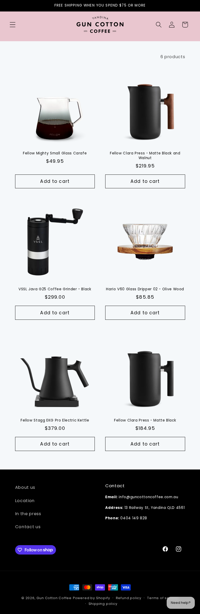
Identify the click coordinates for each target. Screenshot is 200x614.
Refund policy (128, 598)
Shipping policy (103, 603)
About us (25, 487)
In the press (28, 514)
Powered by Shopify (91, 598)
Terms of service (163, 598)
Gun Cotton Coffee (54, 598)
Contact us (28, 527)
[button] (12, 24)
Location (25, 501)
